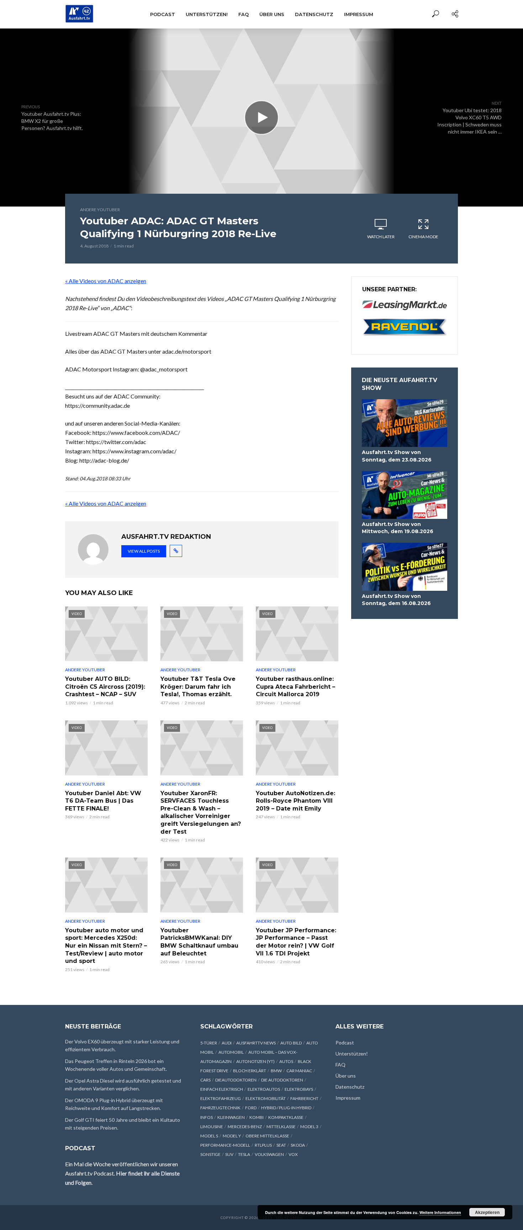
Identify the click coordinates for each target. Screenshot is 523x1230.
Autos (286, 1061)
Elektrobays (299, 1089)
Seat (281, 1145)
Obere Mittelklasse (267, 1135)
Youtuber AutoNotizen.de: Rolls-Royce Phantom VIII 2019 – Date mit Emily (295, 801)
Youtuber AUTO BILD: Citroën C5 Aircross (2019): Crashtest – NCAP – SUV (105, 687)
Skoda (298, 1145)
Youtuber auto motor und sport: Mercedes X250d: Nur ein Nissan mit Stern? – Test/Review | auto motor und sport (106, 945)
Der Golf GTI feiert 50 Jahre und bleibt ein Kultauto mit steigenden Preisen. (122, 1124)
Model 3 (309, 1126)
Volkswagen (269, 1154)
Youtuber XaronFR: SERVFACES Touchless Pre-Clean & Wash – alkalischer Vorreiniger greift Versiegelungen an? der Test (200, 812)
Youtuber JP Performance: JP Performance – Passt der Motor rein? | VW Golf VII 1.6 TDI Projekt (296, 942)
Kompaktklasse (285, 1117)
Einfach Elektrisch (221, 1089)
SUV (229, 1154)
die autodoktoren (282, 1080)
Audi (227, 1043)
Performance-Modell (225, 1145)
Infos (206, 1117)
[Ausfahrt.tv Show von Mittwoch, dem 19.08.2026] (404, 495)
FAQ (243, 14)
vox (293, 1154)
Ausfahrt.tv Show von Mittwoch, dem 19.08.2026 (397, 528)
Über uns (271, 14)
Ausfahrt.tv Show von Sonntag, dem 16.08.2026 (396, 599)
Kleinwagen (231, 1117)
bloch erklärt (249, 1070)
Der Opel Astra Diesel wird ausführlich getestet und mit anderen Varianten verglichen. (123, 1084)
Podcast (162, 14)
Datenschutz (314, 14)
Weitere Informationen (440, 1212)
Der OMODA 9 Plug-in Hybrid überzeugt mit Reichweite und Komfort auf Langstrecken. (114, 1104)
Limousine (211, 1126)
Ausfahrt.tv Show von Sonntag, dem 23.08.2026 (397, 456)
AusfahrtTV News (256, 1043)
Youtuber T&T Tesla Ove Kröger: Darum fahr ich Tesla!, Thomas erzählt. (198, 687)
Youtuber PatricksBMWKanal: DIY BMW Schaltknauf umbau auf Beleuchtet (199, 942)
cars (205, 1080)
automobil (231, 1052)
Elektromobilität (265, 1098)
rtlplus (263, 1145)
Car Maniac (299, 1070)
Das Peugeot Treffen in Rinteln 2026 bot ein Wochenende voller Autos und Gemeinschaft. (116, 1065)
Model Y (232, 1135)
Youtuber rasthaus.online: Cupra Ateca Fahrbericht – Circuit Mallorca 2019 (295, 687)
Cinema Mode (423, 236)
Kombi (256, 1117)
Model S (209, 1135)
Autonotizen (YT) (255, 1061)
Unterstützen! (207, 14)
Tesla (244, 1154)
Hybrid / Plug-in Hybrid (286, 1107)
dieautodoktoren (236, 1080)
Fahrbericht (304, 1098)
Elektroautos (264, 1089)
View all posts (144, 551)
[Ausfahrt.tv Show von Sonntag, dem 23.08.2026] (404, 423)
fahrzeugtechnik (220, 1107)
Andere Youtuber (100, 209)
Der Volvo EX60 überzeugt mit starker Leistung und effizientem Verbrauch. (122, 1045)
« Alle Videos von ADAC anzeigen (105, 280)
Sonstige (210, 1154)
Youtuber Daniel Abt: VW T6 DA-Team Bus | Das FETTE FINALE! (103, 801)
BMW (276, 1070)
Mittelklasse (281, 1126)
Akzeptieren (487, 1212)
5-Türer (208, 1043)
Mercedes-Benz (245, 1126)
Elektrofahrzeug (220, 1098)
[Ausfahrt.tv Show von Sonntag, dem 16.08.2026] (404, 567)
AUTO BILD (291, 1043)
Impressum (358, 14)
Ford (251, 1107)
